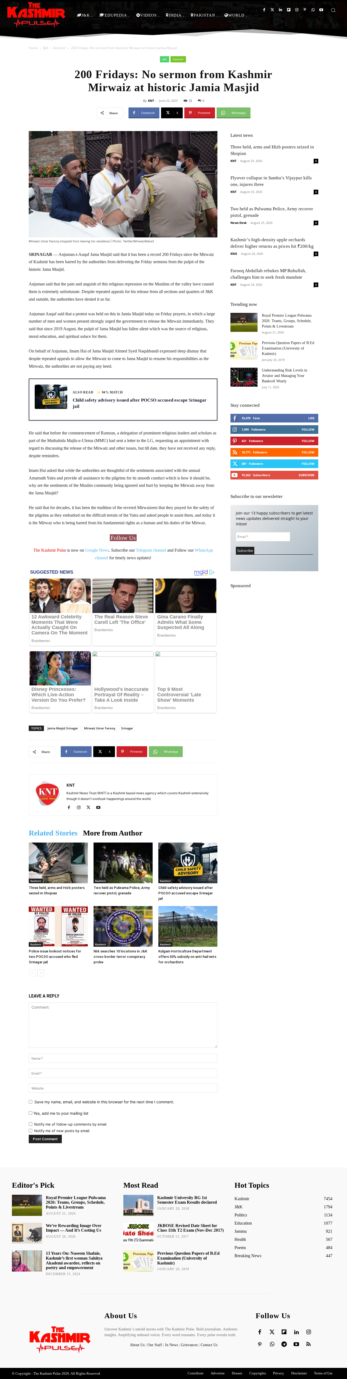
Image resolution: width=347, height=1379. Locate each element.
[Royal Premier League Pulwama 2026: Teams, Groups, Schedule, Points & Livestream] (244, 322)
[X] (90, 808)
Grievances (189, 1345)
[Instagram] (296, 10)
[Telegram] (284, 1344)
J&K (45, 48)
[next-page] (40, 973)
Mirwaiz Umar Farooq (99, 728)
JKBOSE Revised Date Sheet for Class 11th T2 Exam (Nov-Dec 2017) (190, 1228)
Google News (97, 550)
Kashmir (59, 48)
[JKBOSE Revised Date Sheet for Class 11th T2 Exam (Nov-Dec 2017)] (138, 1233)
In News (171, 1345)
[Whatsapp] (313, 10)
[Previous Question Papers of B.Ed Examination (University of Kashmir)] (244, 349)
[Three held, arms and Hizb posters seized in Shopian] (58, 863)
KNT (151, 101)
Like (311, 418)
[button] (333, 10)
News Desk (238, 223)
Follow (308, 429)
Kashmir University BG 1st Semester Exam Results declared (187, 1200)
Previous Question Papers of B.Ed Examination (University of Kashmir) (288, 348)
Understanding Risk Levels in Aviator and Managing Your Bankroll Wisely (284, 375)
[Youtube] (321, 10)
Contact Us (209, 1345)
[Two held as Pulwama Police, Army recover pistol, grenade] (123, 863)
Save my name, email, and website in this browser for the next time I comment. (104, 1102)
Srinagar (127, 728)
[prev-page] (32, 973)
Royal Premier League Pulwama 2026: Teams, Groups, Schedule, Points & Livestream (287, 320)
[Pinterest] (305, 10)
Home (33, 48)
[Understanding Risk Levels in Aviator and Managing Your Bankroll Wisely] (244, 377)
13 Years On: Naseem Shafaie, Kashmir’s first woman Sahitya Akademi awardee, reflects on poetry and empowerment (74, 1260)
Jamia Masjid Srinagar (62, 728)
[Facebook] (264, 10)
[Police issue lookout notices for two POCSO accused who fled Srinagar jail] (58, 926)
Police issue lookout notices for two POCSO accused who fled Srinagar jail (55, 956)
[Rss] (308, 1344)
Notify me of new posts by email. (62, 1131)
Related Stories (53, 833)
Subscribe (306, 475)
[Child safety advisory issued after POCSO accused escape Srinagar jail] (187, 863)
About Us (138, 1345)
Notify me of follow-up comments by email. (70, 1124)
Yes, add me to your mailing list (60, 1113)
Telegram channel (151, 550)
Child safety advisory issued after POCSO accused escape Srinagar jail (185, 893)
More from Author (112, 833)
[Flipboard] (288, 10)
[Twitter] (272, 10)
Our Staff (154, 1345)
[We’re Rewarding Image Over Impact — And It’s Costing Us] (27, 1233)
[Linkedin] (280, 10)
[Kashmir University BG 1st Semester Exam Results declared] (138, 1205)
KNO (233, 254)
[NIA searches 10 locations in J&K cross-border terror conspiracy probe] (123, 926)
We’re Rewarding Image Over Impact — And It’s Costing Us (73, 1228)
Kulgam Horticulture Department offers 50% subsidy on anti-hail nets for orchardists (187, 956)
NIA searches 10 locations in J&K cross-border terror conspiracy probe (120, 956)
